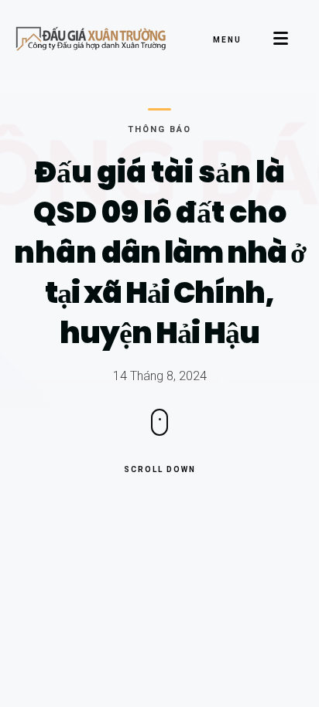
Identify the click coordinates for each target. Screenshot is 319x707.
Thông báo (159, 129)
